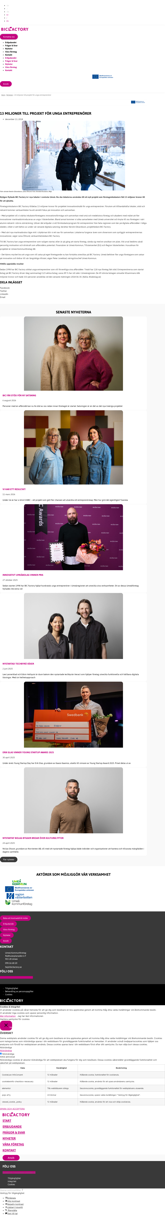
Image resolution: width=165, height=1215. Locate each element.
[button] (73, 287)
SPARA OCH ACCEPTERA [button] (12, 1109)
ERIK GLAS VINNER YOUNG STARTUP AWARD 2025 (28, 752)
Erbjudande (12, 1126)
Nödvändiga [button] (6, 1050)
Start (7, 1120)
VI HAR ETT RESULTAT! (14, 489)
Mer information (8, 1016)
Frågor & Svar (11, 45)
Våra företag (11, 52)
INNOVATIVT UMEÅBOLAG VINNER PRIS (23, 575)
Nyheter (9, 48)
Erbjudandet (10, 42)
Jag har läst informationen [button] (30, 1016)
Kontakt (8, 55)
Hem (3, 95)
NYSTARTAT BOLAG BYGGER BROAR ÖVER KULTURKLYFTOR (33, 838)
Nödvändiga (8, 1054)
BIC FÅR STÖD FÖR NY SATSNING (19, 395)
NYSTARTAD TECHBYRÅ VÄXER (18, 663)
